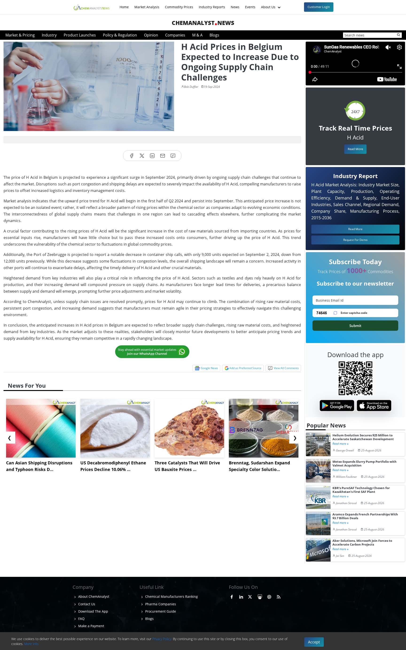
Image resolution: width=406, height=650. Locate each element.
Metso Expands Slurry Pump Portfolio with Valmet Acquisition (364, 463)
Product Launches (80, 35)
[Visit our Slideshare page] (260, 595)
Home (124, 4)
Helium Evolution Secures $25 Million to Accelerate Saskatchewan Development (363, 437)
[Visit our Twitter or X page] (250, 595)
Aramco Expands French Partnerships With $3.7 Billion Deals (365, 516)
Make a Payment (90, 626)
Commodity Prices (179, 4)
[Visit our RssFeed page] (278, 595)
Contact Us (86, 604)
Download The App (92, 611)
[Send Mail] (162, 156)
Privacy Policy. (162, 639)
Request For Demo (355, 240)
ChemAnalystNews (203, 23)
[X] (142, 156)
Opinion (151, 35)
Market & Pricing (20, 35)
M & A (197, 35)
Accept (314, 642)
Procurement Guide (160, 611)
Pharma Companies (160, 604)
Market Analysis (146, 4)
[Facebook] (131, 156)
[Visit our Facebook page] (231, 595)
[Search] (399, 35)
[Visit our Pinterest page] (269, 595)
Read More (355, 149)
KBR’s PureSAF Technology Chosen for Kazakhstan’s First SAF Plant (361, 490)
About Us (268, 4)
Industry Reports (212, 4)
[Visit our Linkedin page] (241, 595)
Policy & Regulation (120, 35)
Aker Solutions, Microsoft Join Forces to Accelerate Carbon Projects (362, 542)
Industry (49, 35)
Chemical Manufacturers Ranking (171, 596)
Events (250, 4)
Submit (355, 325)
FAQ (81, 618)
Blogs (214, 35)
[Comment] (173, 156)
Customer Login (319, 7)
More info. (31, 644)
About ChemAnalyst (93, 596)
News (235, 4)
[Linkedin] (152, 156)
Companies (175, 35)
